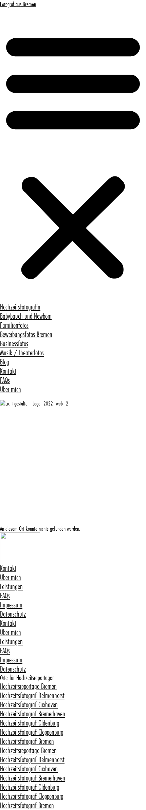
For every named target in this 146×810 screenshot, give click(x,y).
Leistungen (11, 586)
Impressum (11, 604)
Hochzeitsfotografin (20, 307)
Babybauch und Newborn (26, 316)
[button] (73, 155)
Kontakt (8, 371)
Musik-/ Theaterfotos (22, 352)
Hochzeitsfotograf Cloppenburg (31, 732)
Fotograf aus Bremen (18, 4)
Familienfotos (14, 325)
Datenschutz (13, 614)
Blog (4, 361)
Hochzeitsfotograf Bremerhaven (32, 713)
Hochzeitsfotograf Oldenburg (29, 723)
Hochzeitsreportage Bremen (28, 686)
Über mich (10, 389)
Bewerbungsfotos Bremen (26, 334)
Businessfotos (14, 343)
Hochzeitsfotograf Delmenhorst (32, 695)
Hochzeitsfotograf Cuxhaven (29, 704)
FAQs (5, 380)
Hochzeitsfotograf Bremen (27, 741)
